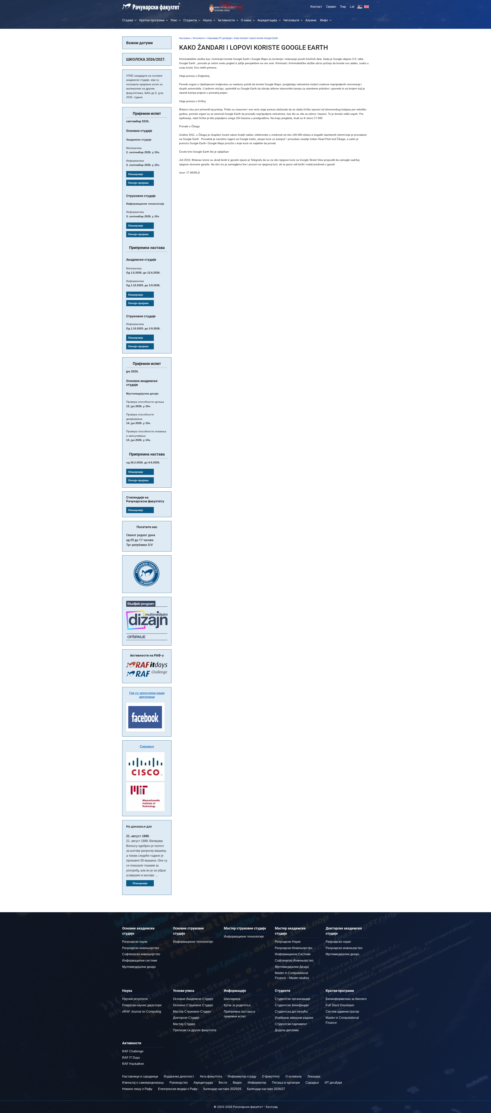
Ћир (343, 6)
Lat (352, 6)
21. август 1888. (138, 836)
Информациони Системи (293, 954)
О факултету (271, 1076)
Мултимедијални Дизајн (292, 966)
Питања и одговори (286, 1082)
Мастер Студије (184, 1024)
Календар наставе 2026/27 (266, 1089)
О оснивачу (293, 1076)
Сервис (331, 6)
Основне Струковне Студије (193, 1005)
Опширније (135, 174)
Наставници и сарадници (140, 1076)
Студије (127, 20)
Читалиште (291, 20)
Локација (313, 1076)
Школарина (232, 999)
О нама (246, 20)
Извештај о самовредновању (143, 1082)
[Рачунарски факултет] (151, 6)
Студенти (190, 20)
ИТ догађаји (333, 1082)
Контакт (316, 6)
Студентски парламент (291, 1024)
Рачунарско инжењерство (140, 948)
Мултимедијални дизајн (139, 966)
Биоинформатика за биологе (346, 999)
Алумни (310, 20)
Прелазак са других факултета (194, 1030)
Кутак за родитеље (237, 1005)
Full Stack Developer (340, 1005)
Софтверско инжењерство (141, 954)
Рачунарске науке (134, 941)
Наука (207, 20)
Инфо (324, 20)
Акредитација (267, 20)
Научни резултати (135, 999)
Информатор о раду (242, 1076)
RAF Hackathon (133, 1063)
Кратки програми (151, 20)
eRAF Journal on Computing (141, 1011)
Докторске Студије (186, 1017)
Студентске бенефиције (292, 1005)
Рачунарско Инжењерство (293, 948)
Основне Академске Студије (193, 999)
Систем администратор (342, 1011)
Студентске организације (293, 999)
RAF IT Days (131, 1057)
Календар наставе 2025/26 (222, 1089)
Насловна (184, 38)
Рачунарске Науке (288, 941)
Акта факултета (211, 1076)
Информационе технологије (193, 941)
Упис (174, 20)
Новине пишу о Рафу (137, 1089)
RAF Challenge (132, 1051)
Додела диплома (287, 1030)
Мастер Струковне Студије (192, 1011)
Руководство (179, 1082)
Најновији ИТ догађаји (219, 38)
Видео (237, 1082)
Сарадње (147, 746)
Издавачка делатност (179, 1076)
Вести (223, 1082)
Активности (226, 20)
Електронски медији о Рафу (178, 1089)
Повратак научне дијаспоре (142, 1005)
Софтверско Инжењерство (294, 960)
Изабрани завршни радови (294, 1017)
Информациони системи (139, 960)
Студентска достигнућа (291, 1011)
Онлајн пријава (138, 182)
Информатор (257, 1082)
